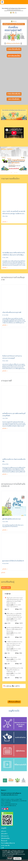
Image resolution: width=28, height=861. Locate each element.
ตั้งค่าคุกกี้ (9, 858)
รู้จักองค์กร (4, 833)
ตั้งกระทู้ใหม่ (6, 587)
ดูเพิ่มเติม (4, 222)
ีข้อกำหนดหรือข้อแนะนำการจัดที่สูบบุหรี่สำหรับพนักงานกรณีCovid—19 (14, 669)
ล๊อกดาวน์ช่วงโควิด (11, 657)
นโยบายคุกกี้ (10, 855)
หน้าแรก (3, 831)
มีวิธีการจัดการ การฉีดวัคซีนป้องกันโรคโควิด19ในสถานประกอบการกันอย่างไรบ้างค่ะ (14, 615)
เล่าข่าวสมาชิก (5, 845)
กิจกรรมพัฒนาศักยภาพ (8, 843)
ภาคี (2, 848)
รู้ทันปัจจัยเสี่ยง (5, 838)
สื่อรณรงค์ (4, 840)
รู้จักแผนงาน (4, 836)
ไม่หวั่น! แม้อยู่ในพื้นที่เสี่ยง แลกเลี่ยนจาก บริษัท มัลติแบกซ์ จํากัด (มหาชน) (14, 629)
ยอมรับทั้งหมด (17, 858)
